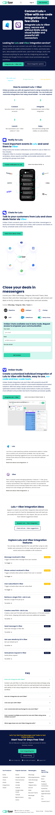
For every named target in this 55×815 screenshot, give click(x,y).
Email (5, 336)
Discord (30, 787)
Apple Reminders (46, 793)
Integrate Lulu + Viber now (13, 64)
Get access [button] (17, 355)
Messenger (31, 795)
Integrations (6, 785)
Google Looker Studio (19, 791)
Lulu (42, 799)
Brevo (42, 779)
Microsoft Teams (33, 793)
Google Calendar (20, 777)
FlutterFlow (44, 788)
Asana (17, 800)
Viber (29, 798)
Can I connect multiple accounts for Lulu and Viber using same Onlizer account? (25, 716)
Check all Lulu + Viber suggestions (27, 528)
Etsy (42, 796)
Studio (4, 782)
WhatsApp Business (33, 777)
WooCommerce (19, 780)
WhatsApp (31, 775)
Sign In (32, 2)
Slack (29, 790)
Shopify (43, 781)
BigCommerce (19, 797)
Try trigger (7, 563)
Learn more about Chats (13, 233)
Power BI (17, 787)
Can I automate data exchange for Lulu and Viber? (21, 709)
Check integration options (35, 64)
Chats (4, 780)
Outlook (17, 794)
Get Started (43, 2)
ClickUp (17, 782)
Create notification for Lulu (13, 164)
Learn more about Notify (35, 164)
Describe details (8, 344)
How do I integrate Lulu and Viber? (15, 696)
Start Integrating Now (27, 751)
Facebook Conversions (44, 785)
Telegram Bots (32, 785)
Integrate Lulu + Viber (11, 397)
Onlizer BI (5, 777)
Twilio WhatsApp (33, 780)
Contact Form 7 (45, 801)
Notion (17, 775)
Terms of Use (39, 811)
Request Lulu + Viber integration (27, 523)
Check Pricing (27, 755)
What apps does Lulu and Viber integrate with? (19, 723)
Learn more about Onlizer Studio (33, 397)
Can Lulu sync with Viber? (12, 703)
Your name (7, 329)
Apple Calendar (45, 791)
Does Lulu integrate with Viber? (14, 679)
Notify (4, 775)
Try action (7, 603)
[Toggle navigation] (21, 2)
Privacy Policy (48, 811)
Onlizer (4, 787)
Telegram (31, 782)
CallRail (43, 776)
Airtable (17, 785)
